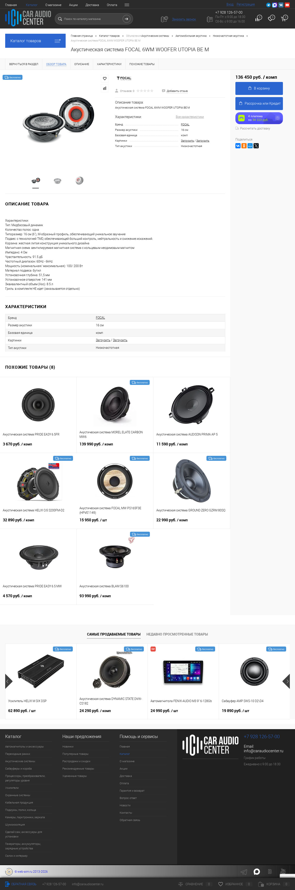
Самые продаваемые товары (114, 634)
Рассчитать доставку (255, 128)
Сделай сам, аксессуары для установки (23, 834)
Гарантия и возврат (132, 790)
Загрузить (187, 140)
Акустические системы (20, 761)
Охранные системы (17, 795)
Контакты (126, 812)
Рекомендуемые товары (78, 768)
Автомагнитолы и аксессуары (24, 746)
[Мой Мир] (250, 145)
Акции (73, 5)
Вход (230, 4)
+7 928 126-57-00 (262, 736)
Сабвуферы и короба (18, 768)
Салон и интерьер (16, 855)
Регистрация (246, 4)
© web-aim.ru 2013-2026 (30, 871)
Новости (125, 805)
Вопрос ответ (128, 798)
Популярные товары (75, 754)
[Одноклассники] (244, 145)
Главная (11, 5)
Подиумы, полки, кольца (20, 810)
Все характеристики (190, 116)
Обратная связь (130, 820)
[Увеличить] (57, 120)
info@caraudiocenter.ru (263, 751)
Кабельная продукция (19, 802)
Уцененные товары (74, 776)
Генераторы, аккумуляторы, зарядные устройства (23, 846)
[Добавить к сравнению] (105, 88)
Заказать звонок (184, 19)
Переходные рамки (17, 754)
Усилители (12, 787)
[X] (256, 145)
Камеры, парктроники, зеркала (25, 817)
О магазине (53, 5)
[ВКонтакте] (238, 145)
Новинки (67, 746)
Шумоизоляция (15, 824)
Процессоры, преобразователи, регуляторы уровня (25, 778)
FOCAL (185, 124)
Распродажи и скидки (76, 761)
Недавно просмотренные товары (177, 634)
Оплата (112, 5)
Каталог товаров (25, 40)
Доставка (92, 5)
